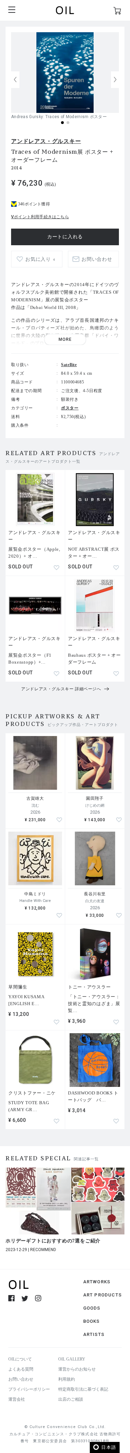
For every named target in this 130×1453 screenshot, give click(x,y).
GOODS (92, 1308)
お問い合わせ (20, 1379)
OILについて (20, 1359)
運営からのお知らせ (77, 1369)
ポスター (69, 408)
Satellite (69, 364)
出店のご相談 (70, 1399)
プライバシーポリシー (29, 1389)
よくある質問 (20, 1369)
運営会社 (16, 1399)
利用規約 (66, 1379)
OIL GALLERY (71, 1359)
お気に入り (40, 259)
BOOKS (91, 1321)
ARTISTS (93, 1334)
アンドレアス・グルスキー (46, 141)
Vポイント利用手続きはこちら (40, 216)
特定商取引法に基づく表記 (83, 1389)
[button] (115, 79)
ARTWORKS (97, 1281)
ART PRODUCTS (102, 1294)
